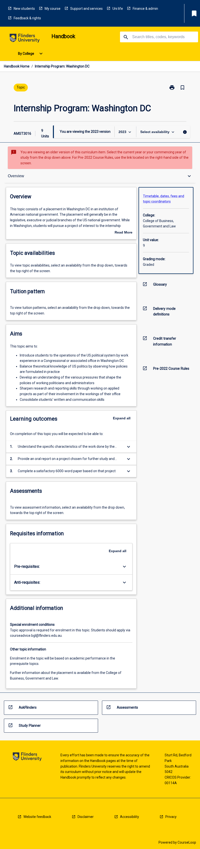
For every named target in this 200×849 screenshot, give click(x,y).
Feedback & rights (27, 18)
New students (24, 9)
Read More (123, 232)
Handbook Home (17, 66)
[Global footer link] (27, 757)
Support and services (86, 9)
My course (52, 9)
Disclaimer (86, 817)
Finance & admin (145, 9)
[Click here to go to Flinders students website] (25, 39)
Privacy (171, 817)
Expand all (121, 418)
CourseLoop (187, 842)
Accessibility (129, 817)
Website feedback (37, 817)
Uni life (117, 9)
